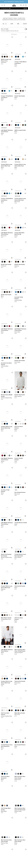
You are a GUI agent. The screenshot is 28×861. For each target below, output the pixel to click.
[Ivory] (16, 455)
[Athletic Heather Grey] (23, 227)
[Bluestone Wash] (7, 805)
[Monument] (7, 125)
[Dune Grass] (16, 326)
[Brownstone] (23, 487)
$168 (16, 589)
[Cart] (26, 5)
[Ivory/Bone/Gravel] (9, 615)
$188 (16, 495)
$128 (16, 99)
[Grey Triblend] (20, 520)
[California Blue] (16, 292)
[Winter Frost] (7, 392)
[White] (20, 57)
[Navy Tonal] (16, 710)
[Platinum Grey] (18, 774)
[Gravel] (12, 57)
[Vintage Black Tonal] (2, 615)
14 (12, 357)
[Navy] (16, 57)
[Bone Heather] (23, 774)
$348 (16, 781)
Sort (12, 23)
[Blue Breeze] (23, 57)
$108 (16, 66)
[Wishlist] (23, 5)
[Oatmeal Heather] (16, 647)
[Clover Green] (25, 125)
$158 (2, 620)
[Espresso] (7, 57)
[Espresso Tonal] (5, 615)
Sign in (25, 8)
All (3, 23)
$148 (2, 134)
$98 (15, 559)
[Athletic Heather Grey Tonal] (7, 615)
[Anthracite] (2, 57)
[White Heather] (16, 392)
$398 (16, 812)
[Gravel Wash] (5, 805)
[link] (12, 8)
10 (12, 159)
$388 (16, 654)
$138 (2, 64)
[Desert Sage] (20, 487)
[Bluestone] (9, 392)
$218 (16, 462)
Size (18, 23)
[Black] (5, 57)
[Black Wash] (2, 805)
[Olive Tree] (25, 424)
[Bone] (9, 57)
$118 (2, 781)
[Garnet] (9, 125)
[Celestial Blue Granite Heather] (25, 774)
